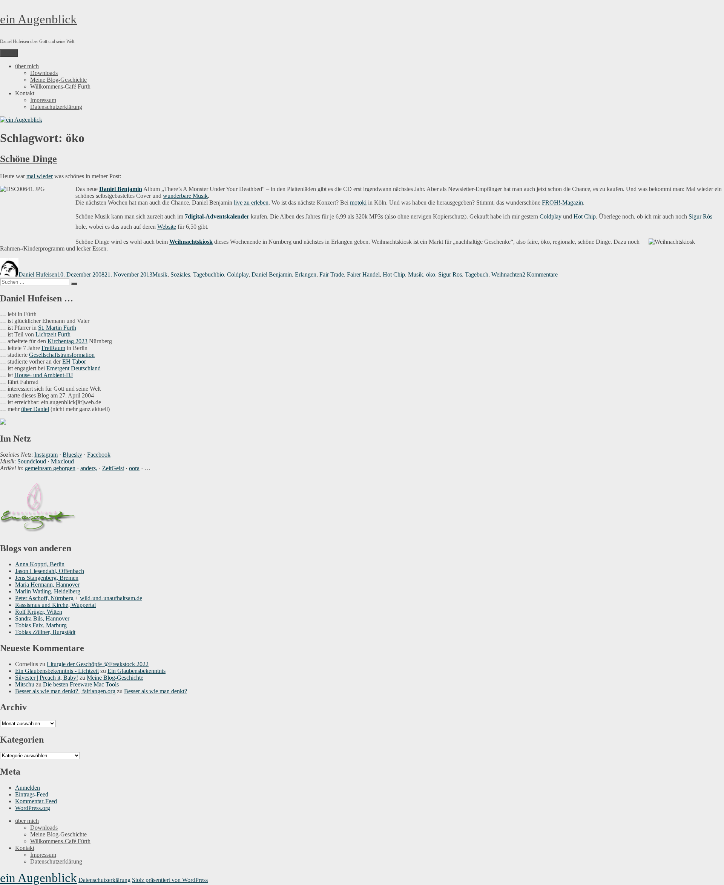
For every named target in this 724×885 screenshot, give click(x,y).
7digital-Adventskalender (217, 216)
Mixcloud (62, 461)
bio (220, 274)
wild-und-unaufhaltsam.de (111, 598)
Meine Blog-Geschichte (58, 79)
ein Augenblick (38, 19)
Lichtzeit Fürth (53, 334)
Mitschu (24, 684)
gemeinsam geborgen (50, 468)
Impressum (43, 100)
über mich (27, 66)
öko (430, 274)
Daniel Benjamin (120, 189)
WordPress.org (32, 808)
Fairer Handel (363, 274)
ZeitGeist (113, 468)
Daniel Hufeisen (37, 274)
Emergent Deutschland (73, 368)
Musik (159, 274)
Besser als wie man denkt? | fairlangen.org (65, 691)
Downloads (44, 73)
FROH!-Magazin (562, 202)
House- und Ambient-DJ (43, 375)
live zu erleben (251, 202)
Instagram (46, 454)
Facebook (98, 454)
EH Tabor (74, 361)
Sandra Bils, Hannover (42, 618)
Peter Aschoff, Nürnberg (44, 598)
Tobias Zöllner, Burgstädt (45, 632)
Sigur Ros (450, 274)
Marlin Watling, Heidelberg (47, 591)
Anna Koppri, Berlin (39, 564)
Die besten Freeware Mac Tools (81, 684)
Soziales (180, 274)
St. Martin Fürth (57, 327)
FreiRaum (53, 348)
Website (166, 226)
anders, (88, 468)
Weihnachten (506, 274)
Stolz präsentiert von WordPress (170, 880)
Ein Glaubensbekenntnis (136, 671)
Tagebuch (204, 274)
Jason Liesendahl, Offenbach (49, 571)
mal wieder (39, 176)
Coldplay (550, 216)
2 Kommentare (540, 274)
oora (134, 468)
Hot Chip (585, 216)
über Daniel (35, 409)
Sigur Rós (700, 216)
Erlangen (305, 274)
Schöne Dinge (28, 158)
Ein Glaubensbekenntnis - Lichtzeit (57, 671)
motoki (358, 202)
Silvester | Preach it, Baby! (46, 677)
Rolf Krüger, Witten (38, 611)
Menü (9, 53)
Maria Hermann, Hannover (47, 584)
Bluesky (72, 454)
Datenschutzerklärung (56, 107)
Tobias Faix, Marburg (41, 625)
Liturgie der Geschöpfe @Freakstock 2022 (98, 664)
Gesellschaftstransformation (62, 355)
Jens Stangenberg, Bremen (46, 578)
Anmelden (27, 787)
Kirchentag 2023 (67, 341)
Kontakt (24, 93)
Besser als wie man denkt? (155, 691)
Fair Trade (331, 274)
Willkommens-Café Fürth (60, 86)
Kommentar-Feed (36, 801)
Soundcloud (31, 461)
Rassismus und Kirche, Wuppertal (55, 605)
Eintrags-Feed (31, 794)
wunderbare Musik (185, 196)
